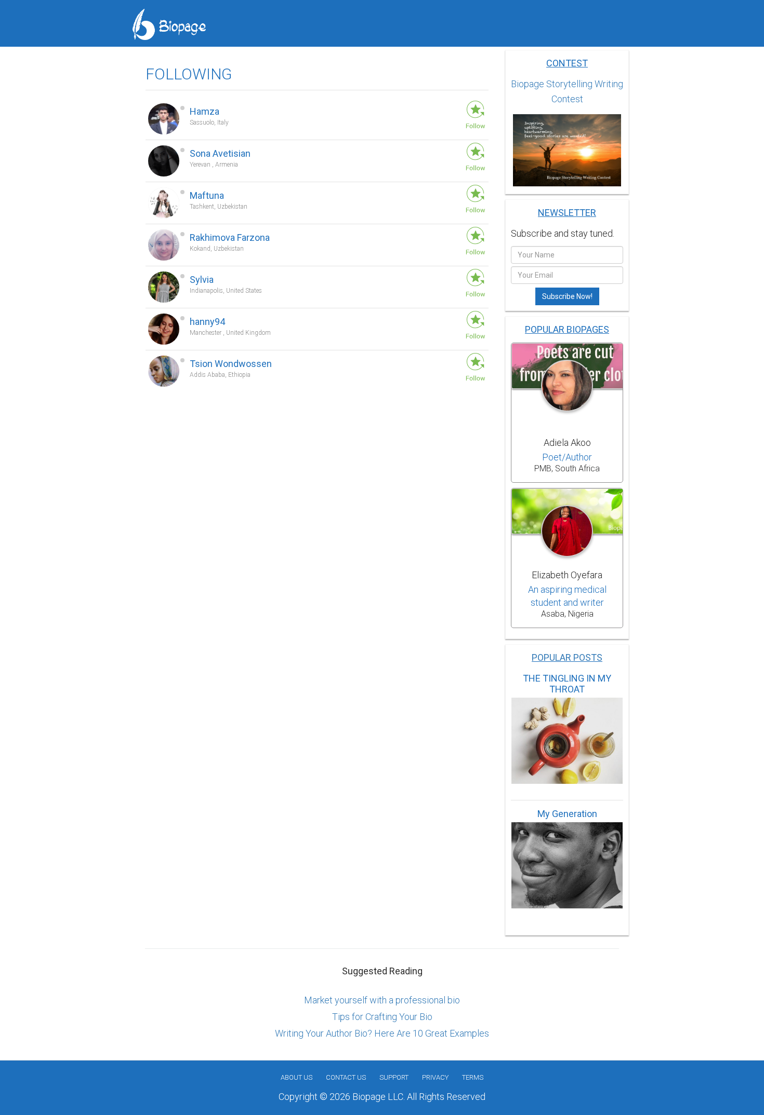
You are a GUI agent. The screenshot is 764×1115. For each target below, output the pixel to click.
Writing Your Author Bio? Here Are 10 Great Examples (382, 1033)
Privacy (435, 1077)
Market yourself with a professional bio (382, 1000)
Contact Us (346, 1077)
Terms (472, 1077)
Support (394, 1077)
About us (296, 1077)
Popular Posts (567, 657)
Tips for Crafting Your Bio (382, 1016)
